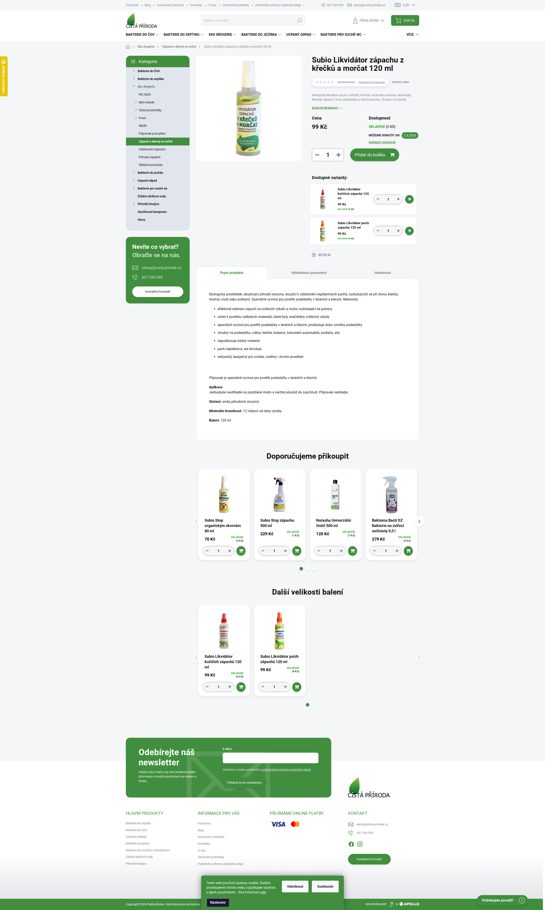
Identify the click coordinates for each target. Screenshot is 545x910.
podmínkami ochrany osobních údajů (286, 769)
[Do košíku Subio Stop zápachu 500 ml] (296, 551)
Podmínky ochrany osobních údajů (278, 5)
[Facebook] (351, 843)
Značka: (400, 82)
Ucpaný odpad (147, 180)
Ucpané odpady (136, 836)
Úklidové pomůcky (151, 165)
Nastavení (217, 902)
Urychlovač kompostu (152, 212)
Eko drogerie (146, 86)
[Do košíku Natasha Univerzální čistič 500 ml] (352, 551)
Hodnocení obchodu (170, 5)
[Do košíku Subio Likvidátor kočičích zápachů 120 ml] (409, 199)
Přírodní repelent (150, 157)
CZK (406, 5)
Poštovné (132, 5)
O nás (212, 5)
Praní (142, 118)
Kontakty (196, 5)
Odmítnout (295, 886)
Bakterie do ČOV (149, 71)
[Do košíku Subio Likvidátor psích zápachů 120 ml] (409, 231)
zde (263, 892)
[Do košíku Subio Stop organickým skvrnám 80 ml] (241, 551)
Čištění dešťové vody (152, 196)
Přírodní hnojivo (148, 204)
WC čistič (145, 94)
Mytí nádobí (146, 102)
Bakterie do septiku (151, 79)
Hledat (299, 20)
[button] (301, 568)
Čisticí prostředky (150, 110)
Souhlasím (325, 886)
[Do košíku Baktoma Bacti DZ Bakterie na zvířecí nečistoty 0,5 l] (408, 551)
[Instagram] (360, 843)
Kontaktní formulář (157, 291)
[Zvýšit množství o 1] (398, 199)
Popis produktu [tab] (231, 273)
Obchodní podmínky (236, 5)
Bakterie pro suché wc (152, 188)
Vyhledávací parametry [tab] (309, 273)
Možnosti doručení (382, 142)
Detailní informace (325, 108)
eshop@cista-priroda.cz (162, 267)
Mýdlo (143, 125)
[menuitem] (142, 34)
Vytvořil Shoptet (375, 904)
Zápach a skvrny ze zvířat (156, 141)
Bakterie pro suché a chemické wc (148, 850)
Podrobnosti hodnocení (371, 82)
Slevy (141, 219)
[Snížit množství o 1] (378, 199)
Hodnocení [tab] (382, 273)
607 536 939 (152, 277)
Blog (148, 5)
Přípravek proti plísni (152, 133)
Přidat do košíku (370, 154)
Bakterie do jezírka (150, 172)
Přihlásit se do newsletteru (244, 782)
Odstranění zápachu (152, 149)
